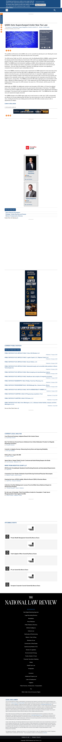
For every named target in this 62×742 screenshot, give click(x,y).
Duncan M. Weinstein (16, 480)
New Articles (1, 19)
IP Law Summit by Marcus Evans (19, 569)
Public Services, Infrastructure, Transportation (31, 685)
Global (31, 662)
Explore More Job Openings (11, 217)
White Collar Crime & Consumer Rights (31, 692)
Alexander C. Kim (17, 461)
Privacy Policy (21, 703)
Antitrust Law (31, 631)
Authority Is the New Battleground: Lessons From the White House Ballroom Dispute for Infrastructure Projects (28, 485)
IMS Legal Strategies (10, 450)
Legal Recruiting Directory (31, 615)
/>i (50, 47)
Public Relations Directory (31, 624)
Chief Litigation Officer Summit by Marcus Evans (24, 553)
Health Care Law (31, 665)
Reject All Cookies (40, 4)
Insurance (31, 673)
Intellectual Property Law (31, 676)
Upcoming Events (11, 522)
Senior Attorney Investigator (13, 212)
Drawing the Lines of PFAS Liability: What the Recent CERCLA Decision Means (25, 479)
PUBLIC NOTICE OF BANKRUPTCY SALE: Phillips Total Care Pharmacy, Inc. (24, 380)
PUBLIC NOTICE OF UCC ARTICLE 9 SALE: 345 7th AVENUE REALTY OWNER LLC (25, 389)
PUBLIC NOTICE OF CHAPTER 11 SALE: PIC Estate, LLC (19, 398)
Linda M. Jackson (18, 475)
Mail (45, 47)
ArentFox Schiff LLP (33, 27)
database (16, 704)
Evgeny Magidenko (23, 27)
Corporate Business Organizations (44, 39)
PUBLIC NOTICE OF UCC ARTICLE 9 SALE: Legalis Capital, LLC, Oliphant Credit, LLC (26, 357)
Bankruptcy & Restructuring (31, 634)
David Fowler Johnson (11, 437)
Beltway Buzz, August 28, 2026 (13, 454)
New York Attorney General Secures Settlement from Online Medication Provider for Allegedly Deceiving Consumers (29, 442)
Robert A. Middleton (20, 488)
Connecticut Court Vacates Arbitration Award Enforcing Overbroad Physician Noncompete (28, 473)
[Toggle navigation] (7, 10)
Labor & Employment (31, 679)
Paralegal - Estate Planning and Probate (16, 214)
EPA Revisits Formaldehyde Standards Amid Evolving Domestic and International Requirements (30, 468)
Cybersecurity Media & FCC (31, 646)
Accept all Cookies (40, 1)
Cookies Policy (9, 7)
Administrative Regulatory (45, 41)
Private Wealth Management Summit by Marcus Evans (25, 537)
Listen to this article (10, 103)
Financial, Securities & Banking (31, 659)
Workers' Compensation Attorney (14, 216)
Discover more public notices (11, 408)
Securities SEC (43, 36)
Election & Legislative (31, 649)
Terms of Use (14, 703)
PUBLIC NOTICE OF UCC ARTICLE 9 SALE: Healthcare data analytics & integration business (28, 376)
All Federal (42, 43)
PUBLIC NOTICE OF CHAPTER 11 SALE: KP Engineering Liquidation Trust (24, 394)
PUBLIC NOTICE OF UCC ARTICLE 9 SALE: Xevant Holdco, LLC (21, 361)
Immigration (31, 668)
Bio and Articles (28, 179)
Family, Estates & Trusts (31, 656)
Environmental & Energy (31, 652)
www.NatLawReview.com (46, 704)
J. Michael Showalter (10, 488)
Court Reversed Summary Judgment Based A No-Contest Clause (22, 436)
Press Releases (31, 621)
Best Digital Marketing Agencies (31, 612)
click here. (45, 732)
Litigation (31, 682)
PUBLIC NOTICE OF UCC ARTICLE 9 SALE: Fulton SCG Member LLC (22, 353)
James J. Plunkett (9, 456)
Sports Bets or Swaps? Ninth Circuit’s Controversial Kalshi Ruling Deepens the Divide (27, 460)
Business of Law (31, 640)
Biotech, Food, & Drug (31, 637)
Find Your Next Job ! (10, 209)
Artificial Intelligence (31, 627)
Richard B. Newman (10, 445)
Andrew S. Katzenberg (12, 27)
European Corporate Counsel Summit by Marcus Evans (25, 585)
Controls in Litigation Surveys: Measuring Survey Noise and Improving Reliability (26, 449)
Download (47, 47)
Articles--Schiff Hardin (44, 27)
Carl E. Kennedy (9, 461)
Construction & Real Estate (31, 643)
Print (42, 47)
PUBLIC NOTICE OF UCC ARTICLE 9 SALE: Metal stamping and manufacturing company (27, 372)
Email (27, 175)
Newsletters (31, 618)
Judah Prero (8, 469)
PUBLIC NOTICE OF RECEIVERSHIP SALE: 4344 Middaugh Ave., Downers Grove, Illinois (27, 385)
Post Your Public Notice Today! (12, 349)
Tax (41, 35)
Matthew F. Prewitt (10, 475)
